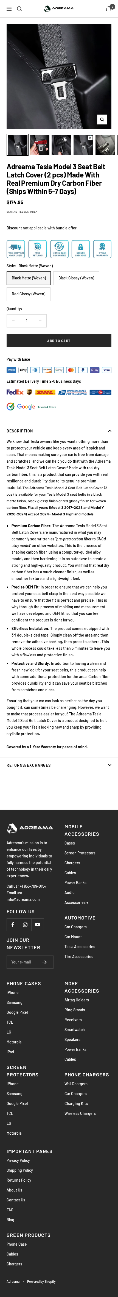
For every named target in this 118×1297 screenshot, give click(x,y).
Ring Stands (74, 1009)
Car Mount (73, 936)
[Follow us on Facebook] (13, 924)
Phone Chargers (86, 1074)
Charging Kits (76, 1103)
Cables (70, 872)
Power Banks (75, 882)
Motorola (14, 1042)
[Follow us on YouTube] (37, 924)
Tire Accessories (78, 956)
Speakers (72, 1039)
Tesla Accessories (79, 946)
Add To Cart (59, 341)
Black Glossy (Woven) (76, 278)
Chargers (72, 862)
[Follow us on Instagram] (25, 924)
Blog (10, 1219)
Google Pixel (17, 1012)
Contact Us (16, 1200)
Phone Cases (24, 983)
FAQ (10, 1209)
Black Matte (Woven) (29, 278)
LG (9, 1032)
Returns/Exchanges (29, 765)
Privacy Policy (18, 1160)
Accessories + (76, 902)
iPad (10, 1051)
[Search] (19, 8)
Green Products (29, 1235)
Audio (69, 892)
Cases (69, 843)
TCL (10, 1022)
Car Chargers (75, 926)
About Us (14, 1190)
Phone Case (17, 1244)
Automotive (80, 918)
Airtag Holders (76, 1000)
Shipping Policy (20, 1170)
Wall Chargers (76, 1083)
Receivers (73, 1019)
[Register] (44, 962)
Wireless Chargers (80, 1113)
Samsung (15, 1002)
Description (20, 431)
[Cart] (108, 8)
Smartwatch (74, 1029)
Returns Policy (19, 1180)
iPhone (13, 992)
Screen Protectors (79, 853)
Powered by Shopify (41, 1281)
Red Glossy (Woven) (28, 293)
